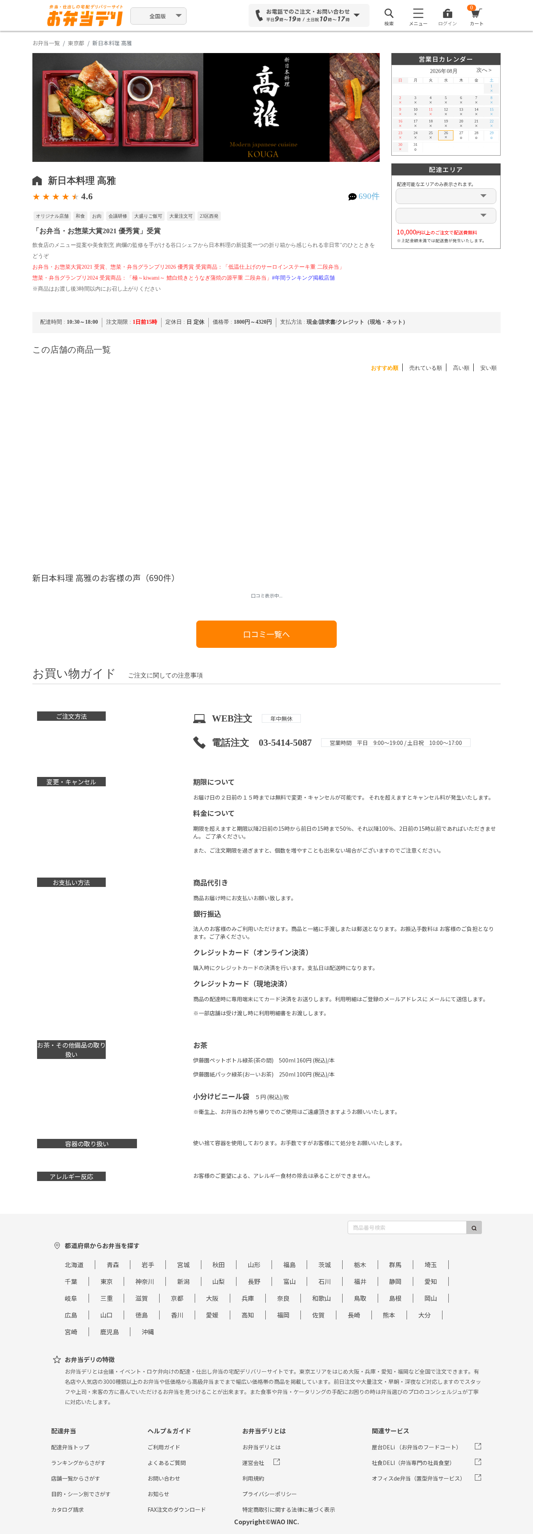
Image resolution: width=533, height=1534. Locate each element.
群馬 (395, 1264)
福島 (289, 1264)
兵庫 (248, 1298)
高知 (248, 1314)
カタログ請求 (67, 1509)
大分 (424, 1314)
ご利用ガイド (163, 1447)
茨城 (324, 1264)
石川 (324, 1281)
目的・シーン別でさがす (81, 1494)
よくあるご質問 (166, 1463)
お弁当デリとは (261, 1447)
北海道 (74, 1264)
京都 (177, 1298)
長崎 (354, 1314)
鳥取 (360, 1298)
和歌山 (321, 1298)
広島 (71, 1314)
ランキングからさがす (78, 1463)
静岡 (395, 1281)
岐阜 (71, 1298)
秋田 (218, 1264)
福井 (360, 1281)
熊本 (389, 1314)
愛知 (431, 1281)
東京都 (76, 43)
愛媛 (212, 1314)
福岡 (283, 1314)
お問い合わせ (163, 1478)
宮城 (183, 1264)
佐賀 (318, 1314)
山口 (106, 1314)
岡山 (431, 1298)
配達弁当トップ (70, 1447)
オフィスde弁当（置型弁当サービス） (418, 1478)
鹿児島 (109, 1331)
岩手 (148, 1264)
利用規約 (253, 1478)
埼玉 (431, 1264)
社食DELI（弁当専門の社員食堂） (413, 1463)
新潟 (183, 1281)
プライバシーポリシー (269, 1494)
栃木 (360, 1264)
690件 (369, 196)
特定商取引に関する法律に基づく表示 (288, 1509)
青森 (113, 1264)
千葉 (71, 1281)
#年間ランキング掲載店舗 (303, 278)
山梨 (218, 1281)
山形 (254, 1264)
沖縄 (148, 1331)
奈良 (283, 1298)
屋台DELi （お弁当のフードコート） (417, 1447)
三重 (106, 1298)
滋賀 (141, 1298)
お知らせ (158, 1494)
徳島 (141, 1314)
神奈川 (144, 1281)
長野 (254, 1281)
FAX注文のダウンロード (176, 1509)
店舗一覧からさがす (75, 1478)
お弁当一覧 (46, 43)
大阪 (212, 1298)
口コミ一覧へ (266, 634)
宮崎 (71, 1331)
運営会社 (253, 1463)
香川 (177, 1314)
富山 (289, 1281)
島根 (395, 1298)
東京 (106, 1281)
